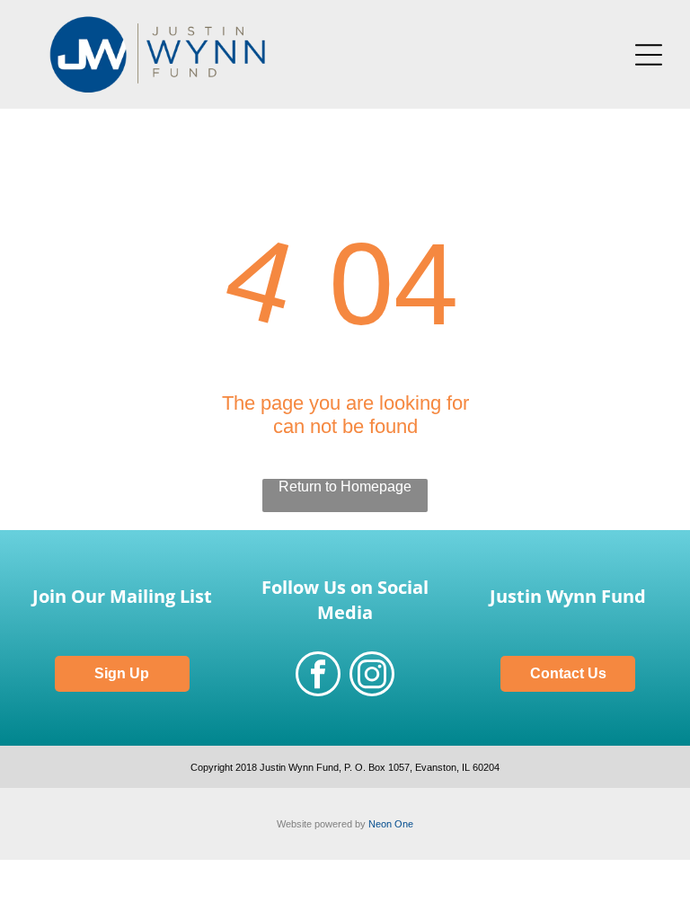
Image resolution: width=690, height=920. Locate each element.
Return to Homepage (345, 486)
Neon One (390, 823)
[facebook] (318, 676)
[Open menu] (648, 54)
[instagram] (371, 676)
